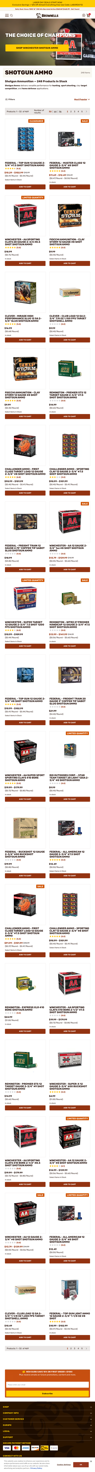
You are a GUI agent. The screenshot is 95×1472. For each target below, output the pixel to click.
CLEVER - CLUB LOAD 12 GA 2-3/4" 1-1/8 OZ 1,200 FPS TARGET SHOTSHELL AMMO (25, 1316)
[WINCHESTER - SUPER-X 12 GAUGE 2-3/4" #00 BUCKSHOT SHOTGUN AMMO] (69, 1060)
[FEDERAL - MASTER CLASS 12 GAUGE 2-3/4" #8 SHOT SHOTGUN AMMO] (69, 139)
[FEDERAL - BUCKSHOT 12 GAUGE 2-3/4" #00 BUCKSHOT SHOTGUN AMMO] (25, 828)
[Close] (91, 1461)
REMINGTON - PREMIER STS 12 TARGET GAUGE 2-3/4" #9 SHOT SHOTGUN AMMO (24, 1086)
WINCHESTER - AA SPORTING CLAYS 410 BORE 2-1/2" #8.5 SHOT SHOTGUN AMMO (22, 1163)
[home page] (47, 16)
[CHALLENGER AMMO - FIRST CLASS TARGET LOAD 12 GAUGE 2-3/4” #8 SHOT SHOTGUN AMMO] (25, 445)
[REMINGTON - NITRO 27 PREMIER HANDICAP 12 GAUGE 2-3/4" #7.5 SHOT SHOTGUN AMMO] (69, 598)
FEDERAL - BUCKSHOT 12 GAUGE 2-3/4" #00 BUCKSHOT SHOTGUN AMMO (25, 854)
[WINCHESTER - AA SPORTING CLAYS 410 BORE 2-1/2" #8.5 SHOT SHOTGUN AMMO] (25, 1136)
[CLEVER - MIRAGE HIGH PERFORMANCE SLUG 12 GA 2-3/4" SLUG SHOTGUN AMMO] (25, 292)
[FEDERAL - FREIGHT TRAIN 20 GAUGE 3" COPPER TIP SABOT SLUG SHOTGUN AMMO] (69, 675)
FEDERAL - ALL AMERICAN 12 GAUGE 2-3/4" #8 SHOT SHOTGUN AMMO (66, 1239)
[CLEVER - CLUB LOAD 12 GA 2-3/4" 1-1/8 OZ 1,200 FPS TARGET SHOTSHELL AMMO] (25, 1289)
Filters (11, 99)
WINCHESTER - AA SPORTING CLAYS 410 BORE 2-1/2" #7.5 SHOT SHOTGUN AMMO (66, 1009)
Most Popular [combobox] (80, 99)
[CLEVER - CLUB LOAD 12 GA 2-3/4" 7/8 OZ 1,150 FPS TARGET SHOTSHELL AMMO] (69, 292)
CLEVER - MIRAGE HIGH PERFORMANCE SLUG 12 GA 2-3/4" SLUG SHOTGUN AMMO (23, 318)
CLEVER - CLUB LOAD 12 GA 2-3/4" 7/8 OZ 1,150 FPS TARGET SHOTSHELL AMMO (67, 318)
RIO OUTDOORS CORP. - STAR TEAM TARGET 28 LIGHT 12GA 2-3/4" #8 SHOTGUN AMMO (69, 777)
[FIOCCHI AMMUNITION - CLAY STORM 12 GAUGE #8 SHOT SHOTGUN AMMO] (69, 215)
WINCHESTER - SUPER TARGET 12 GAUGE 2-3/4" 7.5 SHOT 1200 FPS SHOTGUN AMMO (24, 624)
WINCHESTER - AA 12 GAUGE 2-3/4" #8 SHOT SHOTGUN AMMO (68, 1161)
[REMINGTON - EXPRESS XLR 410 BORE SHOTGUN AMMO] (25, 983)
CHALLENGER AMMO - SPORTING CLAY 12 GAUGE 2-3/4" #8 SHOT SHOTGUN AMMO (69, 930)
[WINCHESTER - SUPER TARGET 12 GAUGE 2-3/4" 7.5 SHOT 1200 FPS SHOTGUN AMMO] (25, 598)
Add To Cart (25, 187)
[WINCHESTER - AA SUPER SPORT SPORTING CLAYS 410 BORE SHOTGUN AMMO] (25, 751)
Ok (81, 1465)
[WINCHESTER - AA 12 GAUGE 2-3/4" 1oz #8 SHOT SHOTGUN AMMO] (69, 521)
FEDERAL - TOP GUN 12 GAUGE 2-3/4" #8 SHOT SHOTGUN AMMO (25, 699)
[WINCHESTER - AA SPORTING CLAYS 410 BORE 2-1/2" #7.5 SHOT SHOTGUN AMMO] (69, 983)
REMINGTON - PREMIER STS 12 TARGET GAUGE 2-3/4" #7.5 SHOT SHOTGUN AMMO (67, 395)
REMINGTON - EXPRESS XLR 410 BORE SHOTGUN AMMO (24, 1008)
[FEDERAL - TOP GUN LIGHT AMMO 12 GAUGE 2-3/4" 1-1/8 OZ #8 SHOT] (69, 1289)
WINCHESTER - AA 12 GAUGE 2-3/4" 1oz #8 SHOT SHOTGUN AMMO (68, 548)
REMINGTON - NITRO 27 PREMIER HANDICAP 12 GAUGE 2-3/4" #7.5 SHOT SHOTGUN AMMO (69, 624)
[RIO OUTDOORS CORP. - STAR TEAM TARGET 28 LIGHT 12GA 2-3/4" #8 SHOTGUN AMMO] (69, 751)
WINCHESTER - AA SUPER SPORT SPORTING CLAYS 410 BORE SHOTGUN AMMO (25, 777)
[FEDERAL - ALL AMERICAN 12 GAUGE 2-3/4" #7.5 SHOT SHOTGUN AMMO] (69, 828)
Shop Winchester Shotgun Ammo (37, 48)
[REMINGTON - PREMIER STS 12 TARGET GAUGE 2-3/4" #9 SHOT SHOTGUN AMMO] (25, 1060)
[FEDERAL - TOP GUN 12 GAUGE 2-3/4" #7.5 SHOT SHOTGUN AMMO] (25, 139)
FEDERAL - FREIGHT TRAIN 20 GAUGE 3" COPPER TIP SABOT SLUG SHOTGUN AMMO (67, 701)
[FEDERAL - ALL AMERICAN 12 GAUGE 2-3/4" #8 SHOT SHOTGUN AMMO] (69, 1213)
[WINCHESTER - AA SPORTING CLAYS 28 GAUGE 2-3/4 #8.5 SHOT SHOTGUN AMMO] (25, 215)
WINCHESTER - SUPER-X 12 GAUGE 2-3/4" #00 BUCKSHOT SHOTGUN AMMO (68, 1086)
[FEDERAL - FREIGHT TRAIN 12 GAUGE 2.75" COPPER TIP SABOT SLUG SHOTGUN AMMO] (25, 521)
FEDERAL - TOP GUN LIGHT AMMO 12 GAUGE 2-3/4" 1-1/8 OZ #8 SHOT (69, 1316)
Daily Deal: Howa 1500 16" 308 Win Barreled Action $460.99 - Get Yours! (47, 9)
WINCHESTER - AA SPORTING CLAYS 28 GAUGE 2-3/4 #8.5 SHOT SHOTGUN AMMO (22, 242)
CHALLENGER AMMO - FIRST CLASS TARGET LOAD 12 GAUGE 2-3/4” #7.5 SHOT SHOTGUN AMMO (24, 932)
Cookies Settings (64, 1465)
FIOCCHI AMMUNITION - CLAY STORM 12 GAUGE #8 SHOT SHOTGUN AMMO (66, 242)
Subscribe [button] (47, 1393)
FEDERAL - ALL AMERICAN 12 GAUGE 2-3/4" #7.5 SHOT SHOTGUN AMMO (66, 854)
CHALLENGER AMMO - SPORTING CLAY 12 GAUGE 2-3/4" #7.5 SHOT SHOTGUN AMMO (69, 471)
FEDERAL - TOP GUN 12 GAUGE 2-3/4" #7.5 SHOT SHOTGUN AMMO (25, 164)
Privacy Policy (36, 1468)
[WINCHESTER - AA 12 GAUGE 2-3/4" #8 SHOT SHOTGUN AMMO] (69, 1136)
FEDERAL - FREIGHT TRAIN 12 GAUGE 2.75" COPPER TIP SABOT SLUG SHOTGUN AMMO (25, 548)
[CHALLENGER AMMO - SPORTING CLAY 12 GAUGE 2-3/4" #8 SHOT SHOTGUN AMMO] (69, 904)
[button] (7, 15)
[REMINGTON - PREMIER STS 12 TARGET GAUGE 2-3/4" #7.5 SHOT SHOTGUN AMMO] (69, 368)
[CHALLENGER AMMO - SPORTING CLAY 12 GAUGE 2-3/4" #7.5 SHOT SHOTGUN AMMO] (69, 445)
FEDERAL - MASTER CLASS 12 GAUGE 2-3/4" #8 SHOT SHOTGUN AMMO (67, 165)
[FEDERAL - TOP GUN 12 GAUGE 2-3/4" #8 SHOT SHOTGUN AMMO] (25, 675)
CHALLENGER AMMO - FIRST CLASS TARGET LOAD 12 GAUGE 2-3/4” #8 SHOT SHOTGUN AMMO (25, 471)
